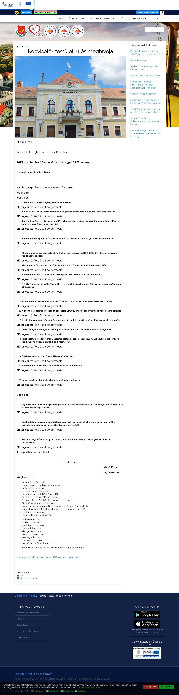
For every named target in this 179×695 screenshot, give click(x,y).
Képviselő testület (29, 578)
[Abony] (49, 31)
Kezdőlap (22, 595)
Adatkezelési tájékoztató (27, 673)
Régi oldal (26, 12)
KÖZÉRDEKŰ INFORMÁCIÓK (133, 18)
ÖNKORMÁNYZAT (77, 18)
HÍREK (62, 18)
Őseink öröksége (138, 60)
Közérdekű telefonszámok (28, 612)
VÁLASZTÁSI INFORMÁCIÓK (45, 12)
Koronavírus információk (27, 631)
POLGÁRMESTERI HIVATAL (103, 18)
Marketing (82, 691)
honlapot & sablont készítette (127, 675)
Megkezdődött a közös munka (145, 75)
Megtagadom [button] (150, 687)
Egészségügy (22, 625)
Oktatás (20, 619)
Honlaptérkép (23, 637)
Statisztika (68, 691)
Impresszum (46, 673)
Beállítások (53, 691)
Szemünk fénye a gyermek (143, 93)
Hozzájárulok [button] (167, 687)
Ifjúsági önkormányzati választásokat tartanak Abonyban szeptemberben (143, 84)
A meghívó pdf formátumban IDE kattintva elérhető (48, 557)
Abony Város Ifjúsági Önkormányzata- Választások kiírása (145, 121)
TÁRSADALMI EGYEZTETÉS (148, 12)
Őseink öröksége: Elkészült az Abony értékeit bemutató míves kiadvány (145, 133)
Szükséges (38, 691)
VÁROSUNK (157, 18)
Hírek (21, 575)
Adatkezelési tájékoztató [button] (89, 687)
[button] (76, 687)
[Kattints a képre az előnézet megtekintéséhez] (70, 96)
